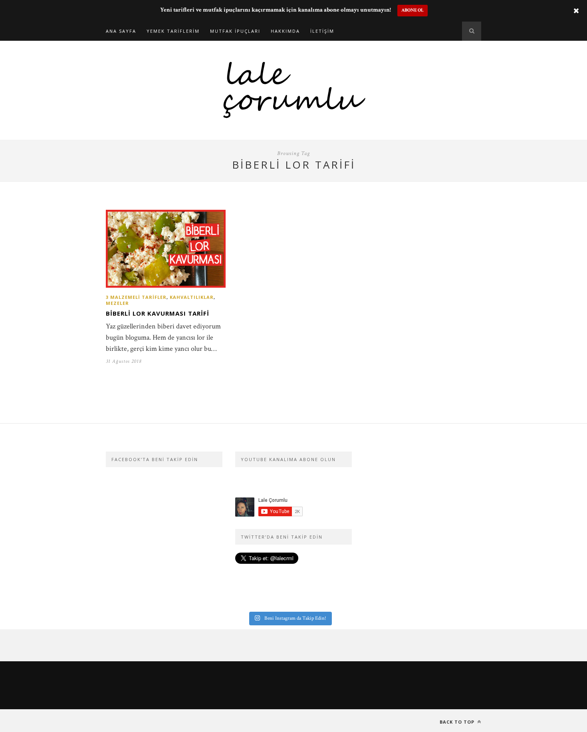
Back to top (458, 722)
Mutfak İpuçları (235, 31)
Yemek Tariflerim (173, 31)
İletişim (322, 31)
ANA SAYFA (121, 31)
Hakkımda (285, 31)
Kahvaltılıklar (192, 297)
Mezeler (117, 303)
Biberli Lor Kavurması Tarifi (157, 313)
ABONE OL (412, 10)
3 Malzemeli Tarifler (136, 297)
